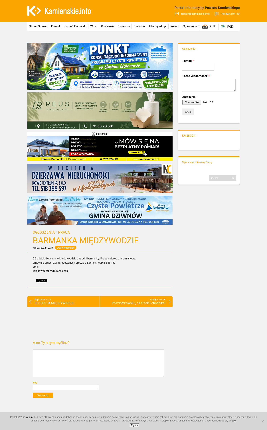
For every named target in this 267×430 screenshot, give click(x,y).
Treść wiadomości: (196, 76)
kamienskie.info (26, 416)
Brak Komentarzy (65, 247)
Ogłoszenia (190, 26)
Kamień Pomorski (75, 26)
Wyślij (188, 112)
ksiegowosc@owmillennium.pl (50, 271)
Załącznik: (189, 97)
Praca (64, 232)
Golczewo (107, 26)
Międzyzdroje (158, 26)
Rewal (174, 26)
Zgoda (134, 425)
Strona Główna (38, 26)
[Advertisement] (99, 325)
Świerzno (124, 26)
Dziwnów (139, 26)
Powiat (55, 26)
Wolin (93, 26)
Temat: (188, 61)
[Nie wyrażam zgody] (262, 421)
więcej (232, 420)
